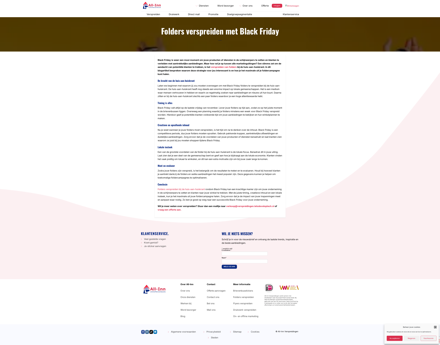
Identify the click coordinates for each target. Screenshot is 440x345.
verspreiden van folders (224, 67)
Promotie (213, 14)
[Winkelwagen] (292, 5)
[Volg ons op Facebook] (143, 332)
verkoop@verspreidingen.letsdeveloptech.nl (250, 206)
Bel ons (210, 303)
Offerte (265, 5)
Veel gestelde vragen (155, 239)
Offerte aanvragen (216, 290)
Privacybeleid (213, 331)
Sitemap (237, 331)
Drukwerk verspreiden (244, 309)
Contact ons (213, 297)
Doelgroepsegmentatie (239, 14)
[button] (435, 327)
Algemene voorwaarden (183, 331)
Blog (182, 316)
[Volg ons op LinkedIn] (155, 332)
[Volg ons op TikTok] (151, 332)
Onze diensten (187, 297)
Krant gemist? (151, 242)
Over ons (248, 5)
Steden (214, 337)
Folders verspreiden (243, 297)
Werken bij (185, 303)
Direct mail (194, 14)
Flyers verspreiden (242, 303)
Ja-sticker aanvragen (155, 246)
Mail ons (211, 309)
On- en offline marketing (245, 316)
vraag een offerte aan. (169, 209)
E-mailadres (226, 250)
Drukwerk (174, 14)
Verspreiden (153, 14)
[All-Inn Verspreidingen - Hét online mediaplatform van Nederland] (152, 5)
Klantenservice (291, 14)
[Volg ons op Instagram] (147, 332)
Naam (224, 258)
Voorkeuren (429, 338)
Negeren (411, 338)
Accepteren (395, 338)
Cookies (255, 331)
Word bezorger (225, 5)
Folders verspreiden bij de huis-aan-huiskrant (181, 189)
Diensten (204, 5)
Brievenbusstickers (243, 290)
